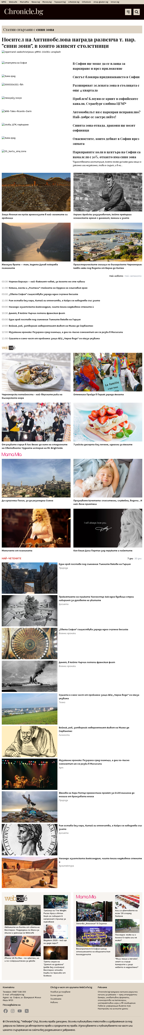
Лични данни (56, 995)
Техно (62, 702)
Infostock (86, 2)
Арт (61, 767)
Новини (54, 1002)
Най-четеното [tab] (133, 275)
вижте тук (125, 1006)
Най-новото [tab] (116, 275)
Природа (63, 567)
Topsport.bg (60, 2)
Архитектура (66, 865)
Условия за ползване (60, 992)
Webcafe (13, 2)
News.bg (36, 2)
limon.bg (115, 2)
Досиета (63, 604)
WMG (3, 2)
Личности (64, 734)
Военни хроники (67, 633)
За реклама (55, 999)
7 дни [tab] (130, 558)
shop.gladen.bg (101, 2)
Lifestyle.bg (73, 2)
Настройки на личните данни (113, 1008)
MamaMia (24, 2)
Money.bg (46, 2)
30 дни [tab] (138, 558)
